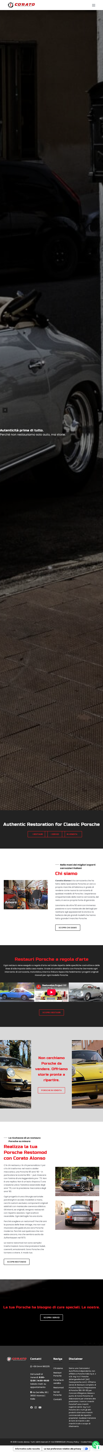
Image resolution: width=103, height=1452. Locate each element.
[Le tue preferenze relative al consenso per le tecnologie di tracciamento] (98, 1447)
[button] (95, 1444)
